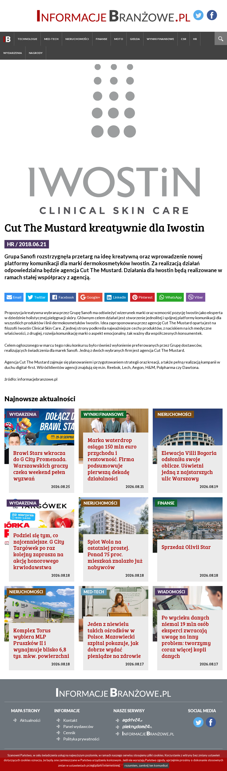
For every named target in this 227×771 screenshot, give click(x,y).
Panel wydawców (78, 726)
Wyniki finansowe (160, 39)
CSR (183, 39)
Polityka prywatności (81, 738)
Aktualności (30, 720)
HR (195, 39)
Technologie (27, 39)
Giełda (135, 39)
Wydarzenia (12, 53)
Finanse (101, 39)
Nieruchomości (77, 39)
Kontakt (70, 720)
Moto (118, 39)
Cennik (69, 732)
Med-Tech (51, 39)
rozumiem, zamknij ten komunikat (146, 765)
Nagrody (36, 53)
